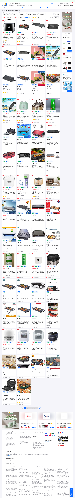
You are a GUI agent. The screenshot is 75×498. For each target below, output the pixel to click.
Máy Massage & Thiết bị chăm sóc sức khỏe (12, 489)
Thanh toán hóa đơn (47, 484)
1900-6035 (10, 432)
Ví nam (20, 494)
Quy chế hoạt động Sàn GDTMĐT (38, 432)
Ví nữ (28, 490)
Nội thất (36, 484)
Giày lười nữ (26, 481)
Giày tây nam (25, 485)
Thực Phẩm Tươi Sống (10, 472)
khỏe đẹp (22, 5)
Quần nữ (25, 466)
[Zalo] (62, 433)
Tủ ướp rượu (66, 469)
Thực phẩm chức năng (11, 487)
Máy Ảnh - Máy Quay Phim (62, 481)
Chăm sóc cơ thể (10, 488)
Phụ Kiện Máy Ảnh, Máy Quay (61, 482)
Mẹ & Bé (50, 469)
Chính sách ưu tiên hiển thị (36, 442)
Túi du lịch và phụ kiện (36, 466)
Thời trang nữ (21, 465)
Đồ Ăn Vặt (34, 492)
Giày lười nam (21, 485)
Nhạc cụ (38, 486)
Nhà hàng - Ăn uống (49, 485)
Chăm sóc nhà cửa (11, 479)
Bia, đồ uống (9, 477)
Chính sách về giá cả (36, 437)
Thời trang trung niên (23, 469)
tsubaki (19, 460)
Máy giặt (60, 467)
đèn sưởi (61, 490)
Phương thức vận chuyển (9, 438)
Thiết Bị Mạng (37, 478)
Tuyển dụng (22, 435)
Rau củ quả (9, 474)
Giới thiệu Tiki (22, 432)
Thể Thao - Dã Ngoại (61, 471)
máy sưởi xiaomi (64, 493)
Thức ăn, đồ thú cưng (11, 478)
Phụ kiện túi (28, 491)
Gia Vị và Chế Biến (36, 491)
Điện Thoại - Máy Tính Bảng (11, 481)
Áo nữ (19, 466)
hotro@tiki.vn (13, 444)
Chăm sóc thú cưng (34, 490)
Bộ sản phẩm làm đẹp (11, 492)
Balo (32, 466)
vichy (15, 460)
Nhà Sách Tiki (46, 493)
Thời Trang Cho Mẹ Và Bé (9, 466)
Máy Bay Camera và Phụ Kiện (62, 487)
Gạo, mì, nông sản (10, 476)
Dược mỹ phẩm (14, 492)
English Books (49, 495)
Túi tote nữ (24, 491)
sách (28, 5)
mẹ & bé (18, 5)
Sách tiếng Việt (46, 494)
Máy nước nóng (63, 468)
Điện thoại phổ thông (11, 483)
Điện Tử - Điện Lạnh (60, 465)
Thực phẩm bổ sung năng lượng (63, 478)
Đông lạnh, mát (12, 475)
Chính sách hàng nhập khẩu (10, 443)
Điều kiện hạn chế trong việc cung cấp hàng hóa (38, 439)
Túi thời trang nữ (22, 489)
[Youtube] (60, 433)
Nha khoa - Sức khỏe (50, 486)
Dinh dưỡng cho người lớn (11, 469)
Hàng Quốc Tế (46, 465)
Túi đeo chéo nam (24, 494)
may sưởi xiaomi (61, 492)
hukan (13, 460)
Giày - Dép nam (21, 484)
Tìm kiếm (52, 3)
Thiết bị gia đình (13, 495)
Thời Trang (52, 466)
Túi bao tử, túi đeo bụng (26, 495)
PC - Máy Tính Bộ (35, 479)
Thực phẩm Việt (13, 474)
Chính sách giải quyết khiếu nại (24, 438)
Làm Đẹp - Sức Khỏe (9, 485)
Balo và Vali (34, 465)
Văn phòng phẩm (51, 494)
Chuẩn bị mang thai (10, 471)
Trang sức (33, 473)
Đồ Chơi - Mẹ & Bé (9, 465)
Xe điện (53, 490)
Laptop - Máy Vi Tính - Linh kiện (37, 476)
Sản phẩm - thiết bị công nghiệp (50, 471)
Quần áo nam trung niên (24, 476)
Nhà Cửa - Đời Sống (35, 481)
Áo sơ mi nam (24, 473)
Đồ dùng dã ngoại (63, 473)
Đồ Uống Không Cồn (37, 493)
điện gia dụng (11, 5)
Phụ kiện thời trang (35, 468)
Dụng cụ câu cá (61, 475)
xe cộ (15, 5)
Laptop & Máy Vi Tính (51, 471)
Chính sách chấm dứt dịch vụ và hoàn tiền (38, 446)
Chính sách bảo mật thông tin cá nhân (25, 437)
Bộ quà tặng (36, 494)
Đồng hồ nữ (36, 473)
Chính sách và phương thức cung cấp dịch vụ (38, 444)
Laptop (40, 479)
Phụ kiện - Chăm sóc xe (47, 490)
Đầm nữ (22, 466)
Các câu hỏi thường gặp (9, 434)
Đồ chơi (15, 466)
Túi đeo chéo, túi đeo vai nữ (23, 490)
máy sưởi (58, 490)
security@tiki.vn (13, 445)
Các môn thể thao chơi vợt (63, 477)
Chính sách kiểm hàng (9, 439)
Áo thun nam (20, 472)
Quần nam (24, 472)
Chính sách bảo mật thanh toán (25, 436)
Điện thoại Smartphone (9, 482)
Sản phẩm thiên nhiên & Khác (11, 490)
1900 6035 (10, 455)
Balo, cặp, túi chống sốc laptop (37, 466)
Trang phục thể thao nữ (60, 472)
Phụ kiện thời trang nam (37, 470)
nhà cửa (25, 5)
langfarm (10, 460)
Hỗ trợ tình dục (13, 491)
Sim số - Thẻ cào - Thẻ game (52, 487)
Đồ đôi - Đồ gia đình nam (25, 474)
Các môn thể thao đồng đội (63, 476)
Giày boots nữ (22, 481)
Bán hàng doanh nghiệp (23, 443)
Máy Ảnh (65, 487)
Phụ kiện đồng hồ (35, 474)
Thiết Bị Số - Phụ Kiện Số (48, 475)
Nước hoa (9, 491)
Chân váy (25, 467)
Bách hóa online (48, 470)
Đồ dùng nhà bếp (8, 495)
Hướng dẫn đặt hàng (9, 437)
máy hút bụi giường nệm (62, 494)
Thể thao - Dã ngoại (49, 467)
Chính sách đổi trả (8, 440)
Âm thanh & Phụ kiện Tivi (61, 466)
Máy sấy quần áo (61, 469)
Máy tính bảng (10, 484)
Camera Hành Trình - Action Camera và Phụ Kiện (63, 484)
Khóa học (52, 484)
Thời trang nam (21, 471)
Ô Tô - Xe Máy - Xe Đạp (48, 489)
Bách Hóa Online (35, 489)
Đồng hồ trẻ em (41, 474)
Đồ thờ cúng (35, 486)
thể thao (31, 5)
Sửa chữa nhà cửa (35, 483)
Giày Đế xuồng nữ (24, 482)
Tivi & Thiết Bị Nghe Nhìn (49, 472)
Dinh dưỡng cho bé (10, 468)
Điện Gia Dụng (8, 494)
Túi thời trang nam (22, 493)
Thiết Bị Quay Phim (62, 486)
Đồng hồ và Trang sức (35, 472)
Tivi (59, 468)
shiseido (7, 460)
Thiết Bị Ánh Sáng (63, 483)
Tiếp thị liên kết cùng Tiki (24, 442)
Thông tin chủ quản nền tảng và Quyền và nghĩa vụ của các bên (38, 448)
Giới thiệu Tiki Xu (22, 441)
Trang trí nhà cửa (34, 482)
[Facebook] (58, 433)
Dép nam (23, 486)
